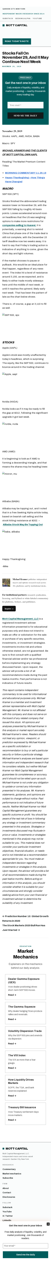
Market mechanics (12, 1174)
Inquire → (9, 608)
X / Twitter (8, 1216)
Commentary (9, 1169)
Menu (25, 33)
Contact (7, 1193)
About (6, 1188)
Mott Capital (16, 25)
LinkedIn (7, 1220)
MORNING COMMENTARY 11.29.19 (25, 173)
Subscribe (8, 1178)
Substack (8, 18)
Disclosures (9, 1197)
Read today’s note (17, 41)
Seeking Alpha (22, 18)
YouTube (37, 18)
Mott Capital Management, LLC (20, 618)
